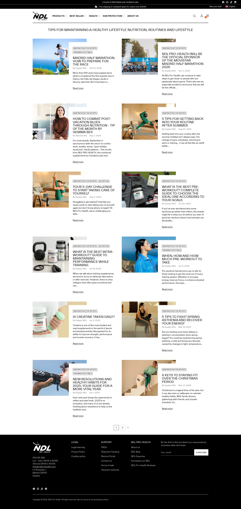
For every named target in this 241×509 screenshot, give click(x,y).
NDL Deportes (138, 456)
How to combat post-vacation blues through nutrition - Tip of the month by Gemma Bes (94, 125)
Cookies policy (78, 456)
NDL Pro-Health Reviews (143, 465)
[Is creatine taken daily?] (60, 324)
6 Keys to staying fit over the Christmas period (180, 378)
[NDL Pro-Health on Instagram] (227, 2)
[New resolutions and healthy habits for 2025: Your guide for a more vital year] (60, 390)
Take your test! (215, 6)
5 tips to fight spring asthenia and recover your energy (182, 320)
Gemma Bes (81, 135)
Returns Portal (108, 456)
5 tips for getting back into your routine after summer (182, 122)
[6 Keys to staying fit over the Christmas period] (149, 386)
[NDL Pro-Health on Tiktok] (231, 2)
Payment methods (110, 470)
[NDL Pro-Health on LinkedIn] (235, 2)
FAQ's (104, 447)
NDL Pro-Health (54, 500)
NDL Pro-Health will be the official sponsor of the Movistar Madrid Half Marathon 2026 (182, 60)
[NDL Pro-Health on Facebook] (223, 2)
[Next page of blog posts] (127, 427)
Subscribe (201, 452)
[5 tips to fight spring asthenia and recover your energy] (149, 328)
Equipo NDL (81, 68)
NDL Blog (135, 452)
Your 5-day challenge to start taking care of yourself (94, 190)
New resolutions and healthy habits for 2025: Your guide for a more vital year (92, 384)
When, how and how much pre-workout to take (182, 259)
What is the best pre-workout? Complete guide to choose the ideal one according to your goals (183, 193)
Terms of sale (107, 465)
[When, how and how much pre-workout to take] (149, 265)
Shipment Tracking (110, 452)
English (232, 6)
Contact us (106, 461)
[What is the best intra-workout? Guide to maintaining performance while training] (60, 266)
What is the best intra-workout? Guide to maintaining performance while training (93, 258)
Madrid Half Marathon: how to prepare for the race (94, 61)
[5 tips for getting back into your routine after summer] (149, 130)
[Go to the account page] (200, 15)
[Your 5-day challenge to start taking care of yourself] (60, 198)
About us (135, 447)
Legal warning (78, 447)
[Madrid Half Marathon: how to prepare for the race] (60, 65)
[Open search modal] (194, 15)
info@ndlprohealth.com (44, 466)
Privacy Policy (78, 452)
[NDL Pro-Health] (40, 15)
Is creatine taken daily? (94, 317)
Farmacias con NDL (140, 461)
